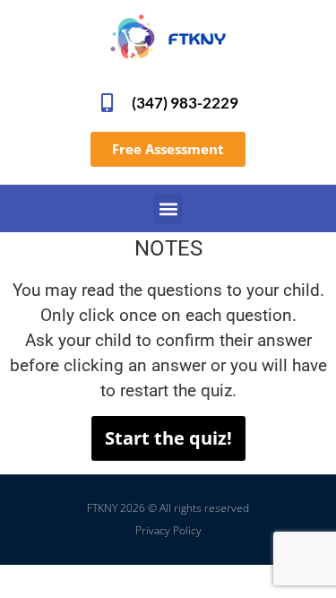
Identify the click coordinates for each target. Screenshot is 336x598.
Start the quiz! (168, 438)
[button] (168, 208)
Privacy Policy (168, 530)
